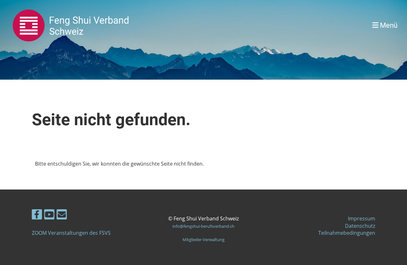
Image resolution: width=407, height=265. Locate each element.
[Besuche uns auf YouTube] (49, 215)
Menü (387, 25)
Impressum (361, 218)
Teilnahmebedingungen (346, 232)
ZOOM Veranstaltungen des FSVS (71, 232)
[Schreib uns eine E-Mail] (62, 215)
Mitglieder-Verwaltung (203, 239)
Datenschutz (360, 225)
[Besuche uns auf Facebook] (37, 215)
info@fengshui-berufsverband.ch (203, 226)
